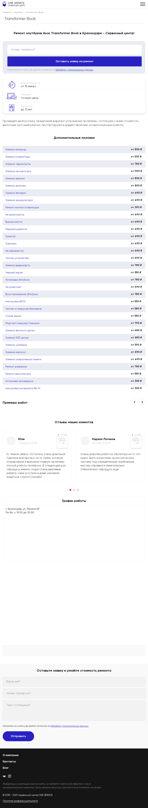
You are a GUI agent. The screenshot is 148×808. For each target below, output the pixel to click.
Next (142, 402)
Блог (6, 767)
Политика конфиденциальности (20, 800)
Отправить (18, 736)
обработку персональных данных (74, 69)
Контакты (9, 761)
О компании (11, 755)
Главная (7, 12)
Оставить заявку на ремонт (75, 61)
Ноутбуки (18, 12)
